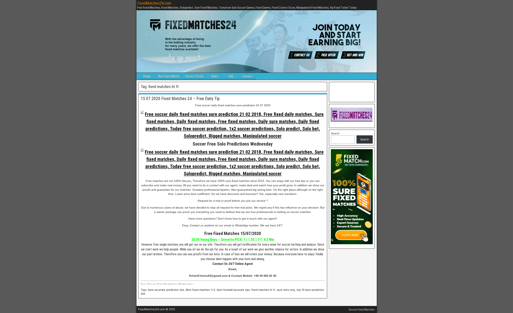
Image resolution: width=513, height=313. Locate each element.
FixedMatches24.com (154, 3)
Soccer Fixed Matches (362, 309)
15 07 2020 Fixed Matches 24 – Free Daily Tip (180, 98)
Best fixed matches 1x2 (200, 289)
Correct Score (194, 76)
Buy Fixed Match (168, 76)
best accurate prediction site (166, 289)
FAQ (230, 76)
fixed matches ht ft (263, 289)
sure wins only (286, 289)
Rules (214, 76)
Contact (247, 76)
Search (335, 133)
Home (146, 76)
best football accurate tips (233, 289)
